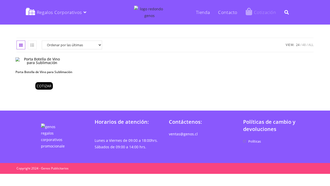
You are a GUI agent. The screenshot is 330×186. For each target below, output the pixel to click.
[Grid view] (20, 45)
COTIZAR (44, 85)
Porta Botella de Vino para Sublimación (43, 72)
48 (304, 45)
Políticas (254, 141)
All (311, 45)
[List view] (32, 45)
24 (298, 45)
